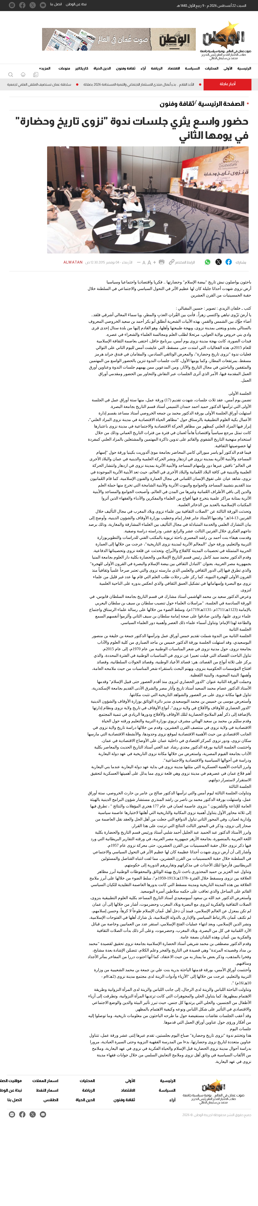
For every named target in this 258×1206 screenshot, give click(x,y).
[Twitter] (218, 262)
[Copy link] (172, 262)
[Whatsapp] (208, 262)
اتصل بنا (56, 4)
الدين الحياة (102, 68)
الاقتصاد (174, 68)
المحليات (211, 68)
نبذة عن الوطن (76, 4)
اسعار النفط (47, 1090)
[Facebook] (228, 262)
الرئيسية (244, 68)
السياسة (192, 68)
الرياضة (157, 68)
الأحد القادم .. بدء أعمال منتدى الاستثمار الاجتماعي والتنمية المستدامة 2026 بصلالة (158, 84)
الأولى (227, 68)
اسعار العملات (45, 1081)
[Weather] (23, 75)
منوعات (64, 68)
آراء (143, 68)
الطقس (50, 1100)
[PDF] (35, 75)
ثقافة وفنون (126, 68)
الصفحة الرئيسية (221, 103)
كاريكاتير (81, 68)
